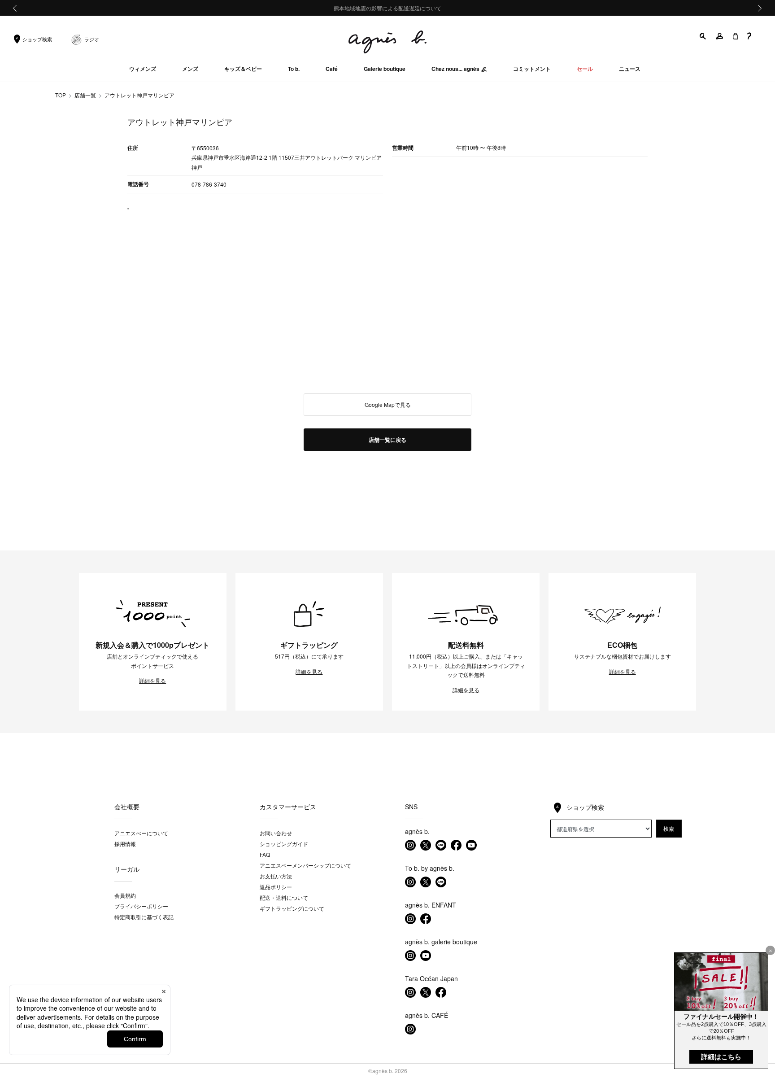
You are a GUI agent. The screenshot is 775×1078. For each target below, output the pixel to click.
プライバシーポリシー (141, 906)
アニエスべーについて (141, 833)
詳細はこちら (721, 1057)
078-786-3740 (209, 184)
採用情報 (125, 843)
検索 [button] (668, 828)
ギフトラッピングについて (292, 908)
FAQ (265, 854)
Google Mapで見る (388, 404)
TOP (60, 95)
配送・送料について (284, 897)
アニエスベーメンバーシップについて (305, 865)
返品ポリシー (276, 886)
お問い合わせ (276, 833)
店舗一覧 (85, 95)
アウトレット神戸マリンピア (139, 95)
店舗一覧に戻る (387, 440)
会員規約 (125, 895)
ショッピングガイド (284, 843)
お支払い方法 (276, 876)
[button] (703, 36)
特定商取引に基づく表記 (144, 917)
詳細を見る (152, 680)
